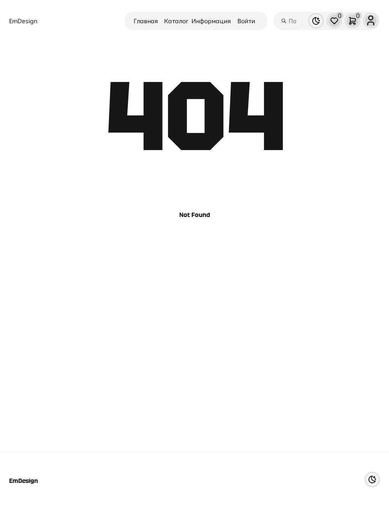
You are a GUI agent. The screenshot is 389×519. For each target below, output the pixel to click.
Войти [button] (246, 21)
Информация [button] (211, 21)
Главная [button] (146, 21)
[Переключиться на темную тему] (316, 20)
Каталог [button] (176, 21)
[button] (334, 20)
